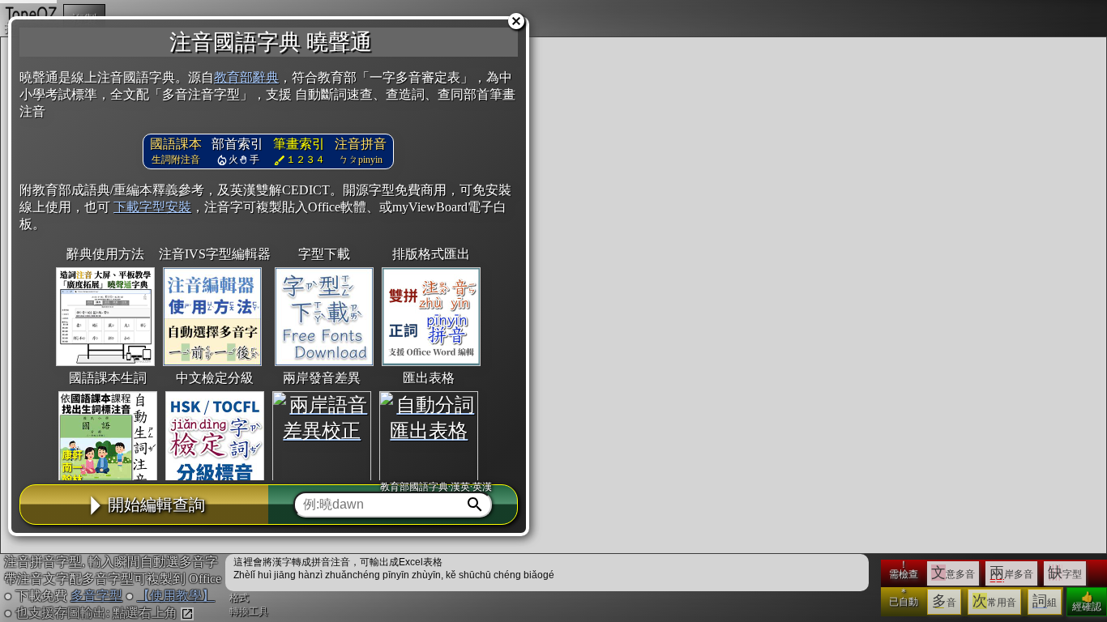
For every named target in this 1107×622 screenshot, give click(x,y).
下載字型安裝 (152, 207)
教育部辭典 (246, 77)
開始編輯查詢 (156, 504)
